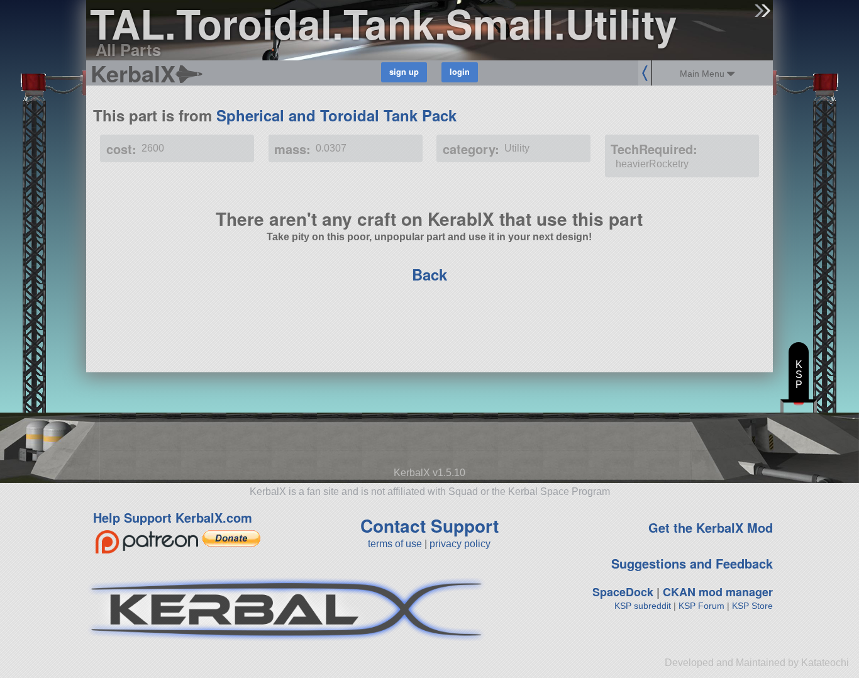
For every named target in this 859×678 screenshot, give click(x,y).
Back (429, 274)
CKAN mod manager (718, 592)
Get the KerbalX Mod (710, 527)
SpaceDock (622, 592)
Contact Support (429, 525)
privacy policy (460, 543)
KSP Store (752, 606)
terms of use (395, 543)
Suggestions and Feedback (692, 563)
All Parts (128, 49)
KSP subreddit (642, 606)
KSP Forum (701, 606)
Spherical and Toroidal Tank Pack (336, 115)
